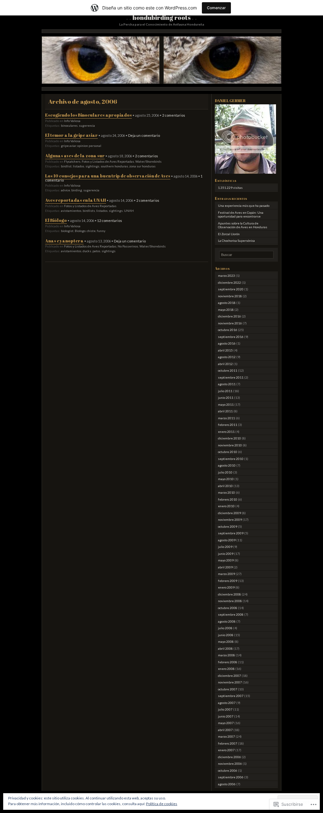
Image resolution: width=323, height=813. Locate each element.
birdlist (66, 166)
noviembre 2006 (230, 763)
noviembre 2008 (230, 601)
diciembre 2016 (229, 316)
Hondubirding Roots (161, 17)
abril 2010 (225, 486)
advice (65, 190)
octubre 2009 (227, 526)
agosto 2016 (227, 343)
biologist (67, 231)
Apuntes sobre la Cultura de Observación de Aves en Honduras (242, 225)
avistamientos (71, 210)
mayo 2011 (226, 404)
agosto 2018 (227, 303)
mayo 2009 (226, 560)
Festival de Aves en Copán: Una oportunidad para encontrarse (240, 214)
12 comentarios (109, 220)
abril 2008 (225, 648)
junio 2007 (225, 716)
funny (101, 231)
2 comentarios (173, 115)
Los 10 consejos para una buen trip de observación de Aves (107, 176)
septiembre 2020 (231, 289)
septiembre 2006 (231, 777)
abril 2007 (225, 730)
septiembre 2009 (231, 533)
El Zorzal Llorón (229, 234)
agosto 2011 (227, 384)
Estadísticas (225, 180)
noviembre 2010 (230, 445)
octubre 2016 (227, 330)
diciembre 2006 (229, 757)
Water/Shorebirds (148, 161)
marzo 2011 (226, 418)
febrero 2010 (227, 499)
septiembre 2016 (231, 337)
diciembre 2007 (229, 675)
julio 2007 (225, 709)
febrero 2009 (227, 581)
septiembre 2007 (231, 696)
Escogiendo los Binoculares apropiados (88, 115)
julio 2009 (225, 547)
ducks (87, 251)
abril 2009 (225, 567)
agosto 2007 (227, 703)
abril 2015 (225, 350)
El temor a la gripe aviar (71, 135)
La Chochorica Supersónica (236, 240)
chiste (91, 231)
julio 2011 (225, 391)
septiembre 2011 (231, 377)
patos (96, 251)
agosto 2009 (227, 540)
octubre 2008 (227, 608)
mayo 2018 (226, 309)
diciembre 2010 (229, 438)
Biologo (80, 231)
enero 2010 (226, 506)
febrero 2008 (227, 662)
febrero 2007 (227, 743)
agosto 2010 (227, 465)
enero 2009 (226, 587)
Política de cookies (161, 803)
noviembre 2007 (230, 682)
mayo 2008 (226, 641)
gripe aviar (68, 146)
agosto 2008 (227, 621)
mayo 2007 (226, 723)
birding (76, 190)
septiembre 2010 (231, 459)
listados (78, 166)
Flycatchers (72, 161)
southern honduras (114, 166)
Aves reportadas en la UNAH (75, 200)
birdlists (89, 210)
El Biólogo (56, 220)
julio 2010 (225, 472)
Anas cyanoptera (64, 241)
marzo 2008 (226, 655)
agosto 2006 (227, 784)
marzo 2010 (226, 492)
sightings (92, 166)
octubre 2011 (227, 370)
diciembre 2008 (229, 594)
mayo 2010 (226, 479)
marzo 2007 (226, 736)
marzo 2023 (226, 275)
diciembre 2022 (229, 282)
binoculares (69, 125)
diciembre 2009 (229, 513)
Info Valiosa (72, 121)
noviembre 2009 (230, 519)
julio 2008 (225, 628)
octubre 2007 (227, 689)
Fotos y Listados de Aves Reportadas (108, 161)
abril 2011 (225, 411)
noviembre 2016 (230, 323)
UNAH (129, 210)
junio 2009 (225, 553)
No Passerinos (128, 246)
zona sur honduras (142, 166)
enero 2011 (226, 431)
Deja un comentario (144, 135)
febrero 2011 (227, 425)
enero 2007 (226, 750)
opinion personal (89, 146)
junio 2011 (225, 397)
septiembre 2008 (231, 614)
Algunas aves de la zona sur (75, 156)
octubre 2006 (227, 770)
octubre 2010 (227, 452)
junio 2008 (225, 635)
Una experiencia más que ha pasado (243, 205)
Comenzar (216, 7)
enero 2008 (226, 669)
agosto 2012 (227, 357)
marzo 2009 (226, 574)
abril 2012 (225, 364)
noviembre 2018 (230, 296)
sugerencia (87, 125)
